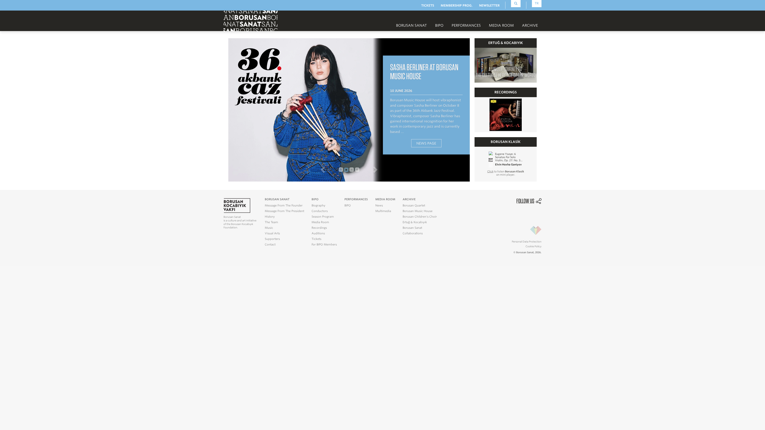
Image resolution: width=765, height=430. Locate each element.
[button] (280, 169)
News (379, 205)
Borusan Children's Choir (420, 216)
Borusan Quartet (414, 205)
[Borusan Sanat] (251, 20)
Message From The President (284, 211)
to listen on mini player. (505, 173)
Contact (270, 244)
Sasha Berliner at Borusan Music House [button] (424, 71)
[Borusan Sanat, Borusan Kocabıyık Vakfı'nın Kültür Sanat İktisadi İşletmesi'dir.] (237, 205)
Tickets (316, 238)
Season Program (323, 216)
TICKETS (427, 5)
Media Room (320, 222)
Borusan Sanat (412, 227)
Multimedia (383, 211)
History (270, 216)
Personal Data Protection (526, 241)
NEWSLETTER (489, 5)
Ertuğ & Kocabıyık (415, 222)
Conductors (320, 211)
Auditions (318, 233)
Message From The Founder (284, 205)
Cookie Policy (533, 246)
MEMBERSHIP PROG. (457, 5)
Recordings (319, 227)
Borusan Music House (418, 211)
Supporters (272, 238)
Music (269, 227)
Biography (318, 205)
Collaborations (413, 233)
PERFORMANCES (466, 25)
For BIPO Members (324, 244)
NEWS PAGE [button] (426, 143)
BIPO (439, 25)
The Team (271, 222)
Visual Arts (272, 233)
